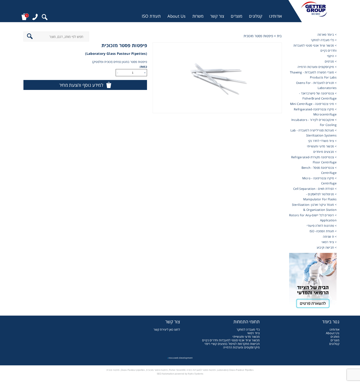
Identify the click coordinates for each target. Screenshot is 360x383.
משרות (198, 16)
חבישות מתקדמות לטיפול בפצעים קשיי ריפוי (232, 344)
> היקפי (332, 56)
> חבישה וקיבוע (327, 247)
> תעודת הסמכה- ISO (323, 231)
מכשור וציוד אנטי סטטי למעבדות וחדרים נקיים (231, 340)
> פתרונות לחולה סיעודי (322, 226)
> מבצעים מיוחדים (325, 152)
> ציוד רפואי (329, 242)
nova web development (180, 357)
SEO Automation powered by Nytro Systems (180, 373)
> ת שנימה (330, 236)
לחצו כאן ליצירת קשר (167, 329)
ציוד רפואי (253, 333)
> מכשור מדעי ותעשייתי (322, 146)
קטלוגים (255, 16)
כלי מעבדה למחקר (248, 329)
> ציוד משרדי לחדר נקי (322, 141)
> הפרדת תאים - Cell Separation (315, 189)
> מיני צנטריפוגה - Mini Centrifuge (313, 104)
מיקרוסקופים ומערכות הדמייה (241, 347)
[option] (217, 78)
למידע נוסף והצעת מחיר (81, 85)
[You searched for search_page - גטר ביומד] (44, 17)
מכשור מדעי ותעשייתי (246, 337)
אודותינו (275, 16)
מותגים (335, 337)
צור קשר (217, 16)
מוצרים (236, 16)
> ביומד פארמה (327, 34)
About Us (176, 16)
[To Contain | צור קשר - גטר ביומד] (313, 282)
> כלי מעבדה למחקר (324, 40)
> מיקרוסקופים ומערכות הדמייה (317, 67)
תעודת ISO (151, 16)
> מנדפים (331, 61)
